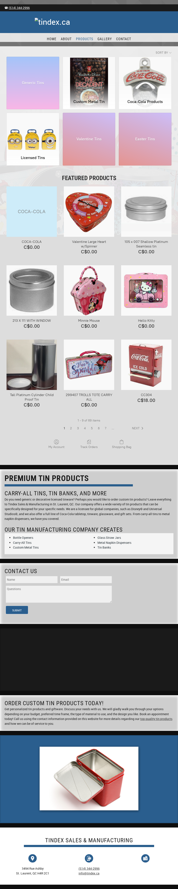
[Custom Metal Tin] (89, 76)
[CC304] (146, 365)
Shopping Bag (121, 447)
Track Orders (89, 447)
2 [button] (71, 428)
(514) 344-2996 (19, 8)
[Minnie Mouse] (89, 290)
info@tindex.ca (89, 873)
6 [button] (99, 428)
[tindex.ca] (89, 23)
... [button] (113, 428)
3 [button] (78, 428)
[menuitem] (52, 39)
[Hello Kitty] (146, 290)
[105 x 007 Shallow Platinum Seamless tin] (146, 211)
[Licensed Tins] (33, 132)
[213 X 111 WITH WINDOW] (32, 290)
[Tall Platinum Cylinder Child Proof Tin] (32, 365)
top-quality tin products (156, 719)
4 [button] (85, 428)
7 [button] (105, 428)
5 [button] (92, 428)
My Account (56, 447)
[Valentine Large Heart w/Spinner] (89, 211)
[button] (138, 428)
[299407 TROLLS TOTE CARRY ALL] (89, 365)
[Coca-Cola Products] (145, 76)
